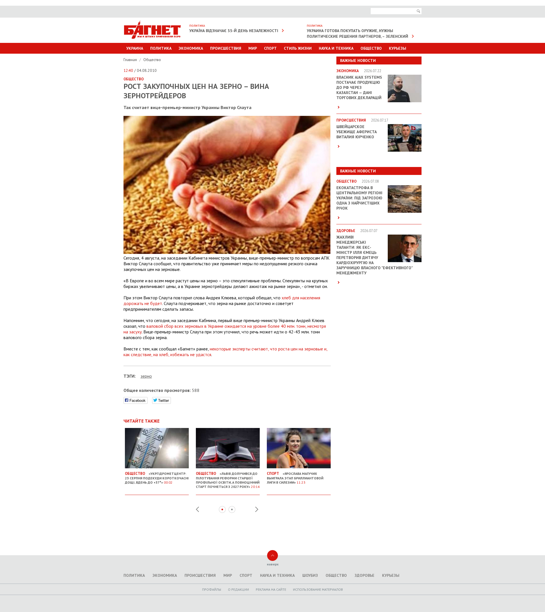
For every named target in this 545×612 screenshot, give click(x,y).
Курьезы (397, 48)
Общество (371, 48)
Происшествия (225, 48)
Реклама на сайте (271, 589)
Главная (130, 59)
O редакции (238, 589)
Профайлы (211, 589)
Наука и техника (336, 48)
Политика (160, 48)
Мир (252, 48)
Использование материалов (318, 589)
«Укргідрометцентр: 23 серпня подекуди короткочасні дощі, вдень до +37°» (157, 477)
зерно (146, 376)
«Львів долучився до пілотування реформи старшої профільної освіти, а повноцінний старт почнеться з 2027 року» (228, 480)
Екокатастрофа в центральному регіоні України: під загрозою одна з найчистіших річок (359, 198)
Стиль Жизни (298, 48)
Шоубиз (310, 575)
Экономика (191, 48)
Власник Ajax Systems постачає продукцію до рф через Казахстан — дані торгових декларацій (359, 87)
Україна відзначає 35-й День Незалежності (233, 30)
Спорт (270, 48)
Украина (134, 48)
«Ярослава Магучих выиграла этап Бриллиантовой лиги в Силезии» (295, 477)
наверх (272, 564)
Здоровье (364, 575)
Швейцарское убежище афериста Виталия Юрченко (356, 131)
